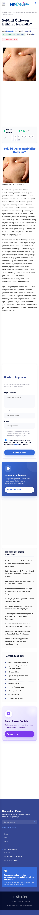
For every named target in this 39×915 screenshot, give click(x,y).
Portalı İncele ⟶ (14, 734)
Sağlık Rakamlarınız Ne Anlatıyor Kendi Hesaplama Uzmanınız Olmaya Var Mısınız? (19, 573)
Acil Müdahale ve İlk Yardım (13, 857)
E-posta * (7, 421)
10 (19, 139)
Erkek (5, 838)
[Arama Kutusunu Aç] (35, 3)
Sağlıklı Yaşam (20, 12)
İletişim (27, 901)
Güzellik (13, 12)
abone (16, 444)
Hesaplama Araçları (10, 849)
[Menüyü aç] (3, 4)
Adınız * (7, 411)
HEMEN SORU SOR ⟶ (15, 490)
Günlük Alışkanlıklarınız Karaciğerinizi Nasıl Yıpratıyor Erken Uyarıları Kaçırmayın (19, 616)
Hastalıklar (7, 853)
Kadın (6, 834)
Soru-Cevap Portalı (10, 860)
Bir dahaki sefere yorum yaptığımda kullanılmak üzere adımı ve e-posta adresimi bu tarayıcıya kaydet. (18, 433)
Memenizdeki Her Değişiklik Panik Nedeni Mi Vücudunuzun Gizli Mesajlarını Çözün (17, 641)
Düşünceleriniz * (10, 392)
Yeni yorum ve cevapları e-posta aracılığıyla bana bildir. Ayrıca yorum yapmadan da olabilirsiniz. (18, 442)
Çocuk (6, 841)
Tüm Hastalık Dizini (10, 827)
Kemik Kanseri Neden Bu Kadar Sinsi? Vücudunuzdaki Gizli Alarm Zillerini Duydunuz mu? (18, 563)
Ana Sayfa (5, 12)
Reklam (21, 901)
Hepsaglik (10, 31)
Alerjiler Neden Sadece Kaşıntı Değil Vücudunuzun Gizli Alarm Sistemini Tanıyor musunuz (18, 591)
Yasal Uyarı (12, 901)
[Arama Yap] (34, 822)
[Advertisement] (19, 105)
